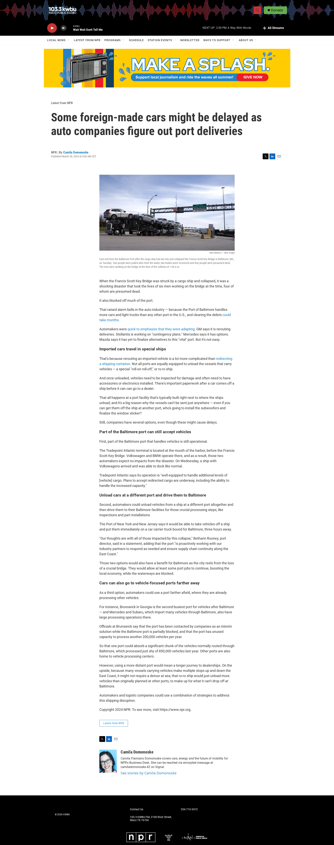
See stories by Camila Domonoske (148, 773)
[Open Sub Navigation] (68, 40)
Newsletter (189, 40)
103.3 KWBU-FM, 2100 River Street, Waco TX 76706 (151, 819)
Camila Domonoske (75, 152)
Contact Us (136, 809)
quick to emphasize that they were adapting (161, 329)
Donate (277, 10)
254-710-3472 (189, 809)
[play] (52, 28)
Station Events (160, 40)
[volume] (63, 28)
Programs (112, 40)
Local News (56, 40)
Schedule (136, 40)
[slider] (69, 28)
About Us (246, 40)
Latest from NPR (87, 40)
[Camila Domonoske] (108, 761)
